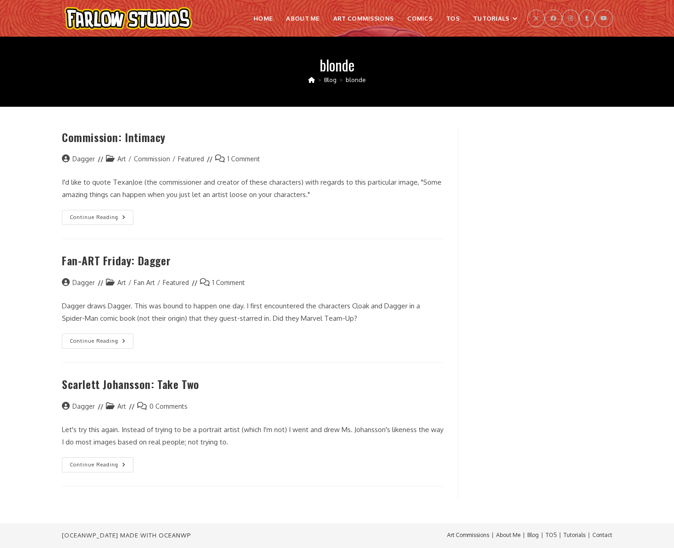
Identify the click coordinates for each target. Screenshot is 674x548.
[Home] (311, 79)
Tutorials (575, 535)
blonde (356, 79)
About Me (508, 535)
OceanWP (175, 535)
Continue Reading (101, 219)
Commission (152, 159)
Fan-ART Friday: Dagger (116, 260)
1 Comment (243, 159)
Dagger (83, 159)
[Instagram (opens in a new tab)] (570, 18)
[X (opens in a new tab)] (536, 18)
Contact (602, 535)
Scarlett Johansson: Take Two (130, 384)
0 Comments (168, 406)
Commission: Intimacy (114, 137)
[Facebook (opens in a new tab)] (553, 18)
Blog (533, 535)
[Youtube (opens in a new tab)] (604, 18)
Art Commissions (468, 535)
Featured (191, 159)
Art (121, 159)
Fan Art (144, 282)
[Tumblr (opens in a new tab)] (587, 18)
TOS (551, 535)
